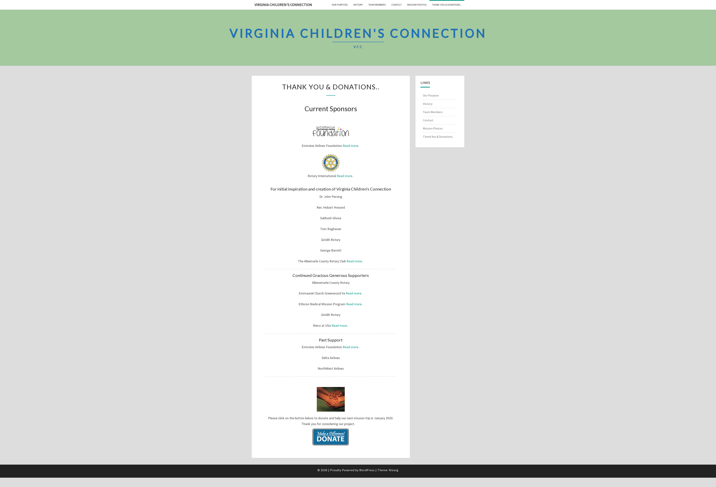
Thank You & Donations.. (446, 4)
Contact (396, 4)
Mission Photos (417, 4)
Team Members (377, 4)
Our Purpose (340, 4)
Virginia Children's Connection (283, 4)
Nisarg (393, 470)
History (358, 4)
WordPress (367, 470)
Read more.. (351, 145)
